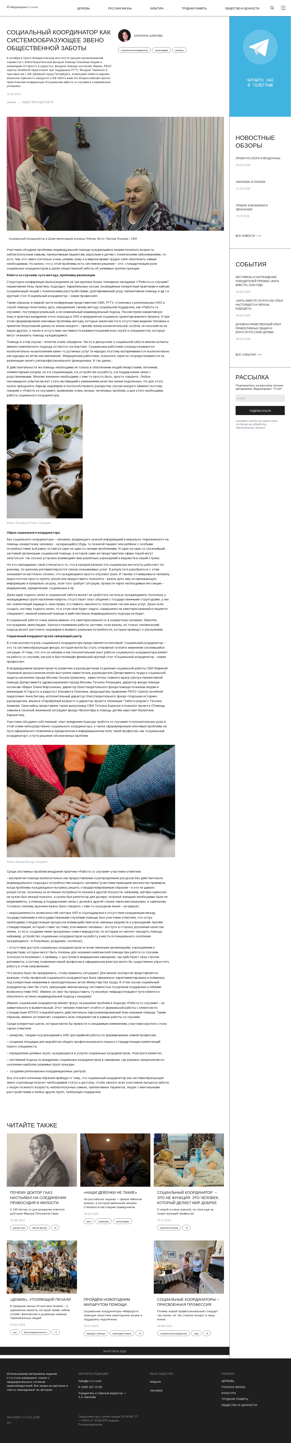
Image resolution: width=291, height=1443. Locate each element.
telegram (155, 1381)
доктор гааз (19, 1227)
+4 (55, 1227)
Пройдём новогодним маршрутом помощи (107, 1302)
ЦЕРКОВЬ (83, 8)
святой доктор (39, 1227)
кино (89, 1221)
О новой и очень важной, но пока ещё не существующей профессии (185, 1211)
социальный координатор (134, 50)
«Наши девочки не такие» (111, 1192)
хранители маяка (169, 1227)
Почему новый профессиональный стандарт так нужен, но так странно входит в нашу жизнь (187, 1315)
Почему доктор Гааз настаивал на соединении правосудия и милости (38, 1197)
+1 (55, 1332)
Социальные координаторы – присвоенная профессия (188, 1302)
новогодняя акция (121, 1333)
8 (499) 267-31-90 (90, 1387)
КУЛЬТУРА (157, 8)
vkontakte (156, 1390)
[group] (260, 168)
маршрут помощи (96, 1333)
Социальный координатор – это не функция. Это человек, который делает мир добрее (188, 1197)
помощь (179, 50)
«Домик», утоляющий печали (40, 1299)
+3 (139, 1333)
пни (15, 1332)
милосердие (161, 50)
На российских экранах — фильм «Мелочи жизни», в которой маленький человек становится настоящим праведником (113, 1203)
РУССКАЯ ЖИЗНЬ (120, 8)
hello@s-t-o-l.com (89, 1381)
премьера (103, 1221)
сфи (196, 1333)
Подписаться (260, 410)
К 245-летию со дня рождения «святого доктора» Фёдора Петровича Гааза (37, 1211)
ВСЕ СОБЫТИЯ (246, 354)
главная (11, 102)
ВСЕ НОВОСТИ (246, 235)
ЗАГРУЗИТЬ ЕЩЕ (114, 1351)
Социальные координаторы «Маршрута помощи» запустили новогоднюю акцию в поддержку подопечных (113, 1315)
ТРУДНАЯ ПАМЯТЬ (194, 8)
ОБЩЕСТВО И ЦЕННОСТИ (242, 8)
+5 (186, 1227)
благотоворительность (35, 1332)
